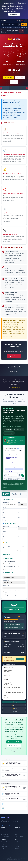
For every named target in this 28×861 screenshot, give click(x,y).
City (3, 512)
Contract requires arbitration (11, 566)
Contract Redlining (5, 836)
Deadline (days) (6, 580)
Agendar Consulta (14, 356)
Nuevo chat (22, 440)
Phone (4, 517)
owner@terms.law (16, 387)
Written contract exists (10, 561)
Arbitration (23, 494)
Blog (16, 829)
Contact (2, 848)
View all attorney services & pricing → (14, 16)
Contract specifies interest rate (12, 569)
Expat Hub (17, 848)
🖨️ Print (14, 711)
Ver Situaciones (8, 77)
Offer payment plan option (11, 595)
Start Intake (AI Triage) (14, 745)
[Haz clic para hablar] (19, 475)
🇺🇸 (17, 20)
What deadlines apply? (9, 433)
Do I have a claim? (8, 429)
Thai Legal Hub (18, 844)
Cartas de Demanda (3, 31)
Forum (16, 834)
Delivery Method (6, 585)
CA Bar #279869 (19, 448)
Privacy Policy (19, 853)
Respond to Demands (5, 841)
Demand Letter (6, 494)
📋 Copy (14, 702)
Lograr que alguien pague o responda (12, 458)
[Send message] (22, 475)
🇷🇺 (22, 20)
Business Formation (19, 836)
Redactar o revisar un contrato (13, 462)
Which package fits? (18, 429)
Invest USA (17, 846)
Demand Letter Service (6, 832)
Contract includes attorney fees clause (14, 564)
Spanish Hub (9, 31)
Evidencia (21, 87)
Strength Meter (4, 844)
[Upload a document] (3, 24)
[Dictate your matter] (19, 24)
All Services (3, 829)
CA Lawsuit (14, 494)
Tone (4, 575)
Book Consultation (14, 14)
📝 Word (14, 708)
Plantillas (14, 82)
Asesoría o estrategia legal (12, 466)
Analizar (24, 24)
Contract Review (4, 834)
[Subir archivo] (5, 475)
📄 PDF (14, 705)
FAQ (15, 832)
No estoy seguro (9, 471)
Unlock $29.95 (20, 659)
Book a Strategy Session (14, 741)
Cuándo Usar (4, 87)
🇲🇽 (19, 20)
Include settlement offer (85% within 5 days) (14, 591)
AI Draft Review (4, 846)
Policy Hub (17, 841)
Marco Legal (20, 77)
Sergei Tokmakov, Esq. (5, 825)
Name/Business (6, 502)
